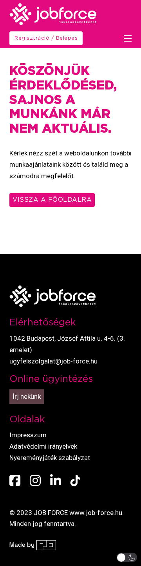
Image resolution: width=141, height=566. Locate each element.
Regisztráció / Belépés (46, 38)
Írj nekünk (27, 396)
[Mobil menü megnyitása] (128, 38)
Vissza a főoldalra (52, 200)
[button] (127, 557)
